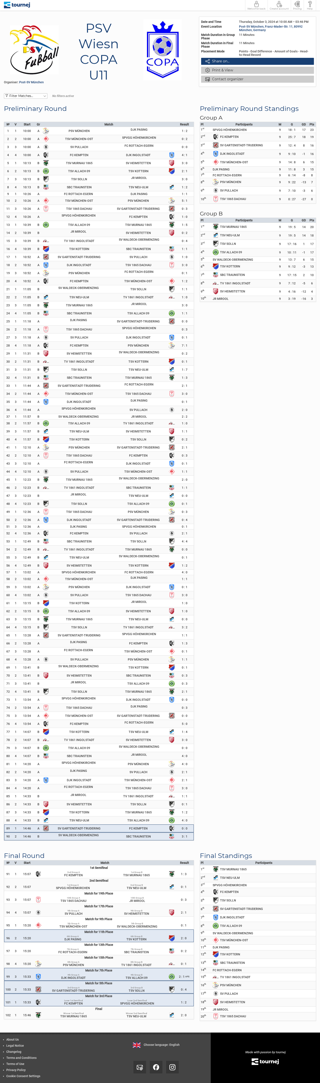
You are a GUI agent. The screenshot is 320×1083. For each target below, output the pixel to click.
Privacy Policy (16, 1070)
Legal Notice (15, 1045)
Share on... (217, 61)
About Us (12, 1039)
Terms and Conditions (21, 1058)
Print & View (219, 70)
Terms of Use (15, 1064)
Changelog (13, 1051)
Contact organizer (224, 79)
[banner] (17, 5)
